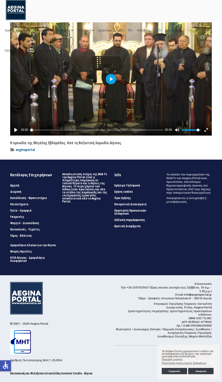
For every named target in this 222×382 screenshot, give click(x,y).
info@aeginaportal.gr (198, 294)
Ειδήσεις (20, 30)
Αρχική (8, 30)
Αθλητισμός (84, 30)
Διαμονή (15, 191)
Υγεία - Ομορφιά (20, 210)
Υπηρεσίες (17, 216)
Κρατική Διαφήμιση (127, 226)
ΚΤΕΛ (130, 30)
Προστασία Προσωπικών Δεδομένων (130, 212)
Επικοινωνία (171, 30)
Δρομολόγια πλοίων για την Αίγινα (33, 245)
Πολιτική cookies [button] (172, 359)
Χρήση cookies (123, 191)
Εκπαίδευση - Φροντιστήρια (28, 197)
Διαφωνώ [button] (201, 371)
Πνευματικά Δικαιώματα (130, 204)
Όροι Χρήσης (122, 197)
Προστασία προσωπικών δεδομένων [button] (184, 363)
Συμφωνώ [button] (174, 371)
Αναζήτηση (45, 50)
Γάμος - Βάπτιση (21, 235)
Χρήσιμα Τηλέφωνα (127, 185)
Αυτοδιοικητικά (41, 30)
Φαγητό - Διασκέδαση (24, 223)
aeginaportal (25, 149)
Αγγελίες (119, 30)
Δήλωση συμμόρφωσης (129, 219)
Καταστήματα (19, 204)
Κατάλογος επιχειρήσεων (17, 50)
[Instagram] (202, 43)
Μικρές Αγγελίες (21, 251)
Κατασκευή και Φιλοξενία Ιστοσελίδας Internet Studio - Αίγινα (51, 373)
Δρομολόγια (104, 30)
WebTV (157, 30)
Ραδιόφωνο (143, 30)
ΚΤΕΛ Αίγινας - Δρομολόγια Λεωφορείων (27, 259)
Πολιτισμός (63, 30)
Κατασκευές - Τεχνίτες (25, 229)
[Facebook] (202, 37)
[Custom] (209, 43)
